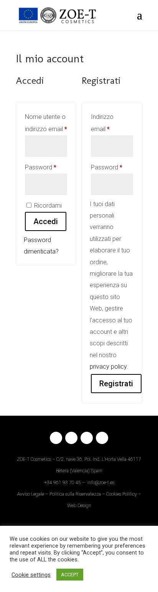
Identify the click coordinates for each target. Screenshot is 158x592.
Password (46, 167)
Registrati (116, 383)
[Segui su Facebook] (56, 438)
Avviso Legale (30, 494)
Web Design (79, 505)
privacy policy (108, 366)
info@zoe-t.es (100, 482)
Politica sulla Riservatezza (75, 494)
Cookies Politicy (121, 494)
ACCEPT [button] (70, 574)
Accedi (45, 221)
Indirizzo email (112, 123)
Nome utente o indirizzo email (46, 123)
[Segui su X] (87, 438)
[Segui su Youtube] (102, 438)
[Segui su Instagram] (71, 438)
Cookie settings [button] (31, 574)
